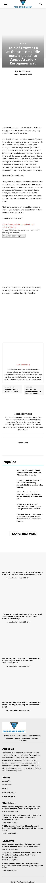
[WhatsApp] (28, 448)
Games (4, 811)
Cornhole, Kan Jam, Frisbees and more (11, 390)
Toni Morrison (24, 71)
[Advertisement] (23, 103)
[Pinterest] (23, 448)
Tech (4, 822)
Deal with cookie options (14, 236)
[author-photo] (3, 578)
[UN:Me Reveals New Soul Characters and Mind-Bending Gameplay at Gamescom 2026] (8, 506)
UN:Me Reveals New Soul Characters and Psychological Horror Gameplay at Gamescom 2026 (29, 495)
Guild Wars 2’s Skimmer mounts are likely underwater (33, 391)
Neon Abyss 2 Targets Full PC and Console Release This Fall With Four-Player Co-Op (29, 472)
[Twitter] (17, 448)
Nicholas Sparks (11, 578)
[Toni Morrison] (23, 405)
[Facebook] (12, 448)
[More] (33, 448)
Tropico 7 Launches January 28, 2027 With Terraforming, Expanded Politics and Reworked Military (30, 483)
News (23, 43)
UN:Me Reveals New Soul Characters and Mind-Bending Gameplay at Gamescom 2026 (29, 506)
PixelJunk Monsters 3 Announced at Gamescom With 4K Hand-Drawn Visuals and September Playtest (30, 517)
